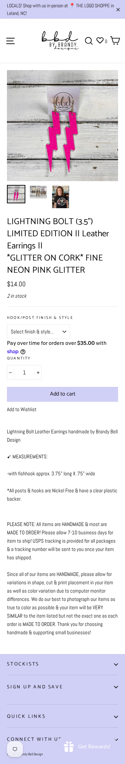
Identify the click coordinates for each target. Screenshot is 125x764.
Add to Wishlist (21, 409)
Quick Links (26, 717)
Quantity (19, 358)
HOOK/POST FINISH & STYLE (40, 318)
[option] (62, 125)
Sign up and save (35, 687)
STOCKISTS (23, 664)
